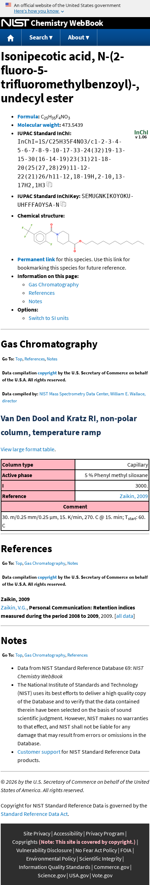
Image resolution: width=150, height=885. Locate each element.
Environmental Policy (51, 858)
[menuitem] (11, 37)
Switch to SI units (49, 317)
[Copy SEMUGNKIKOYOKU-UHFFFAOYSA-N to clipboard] (63, 205)
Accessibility (68, 833)
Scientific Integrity (100, 858)
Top (18, 359)
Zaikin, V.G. (14, 607)
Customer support (38, 751)
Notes (35, 301)
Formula (27, 116)
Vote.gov (102, 875)
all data (124, 615)
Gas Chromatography (53, 284)
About (76, 37)
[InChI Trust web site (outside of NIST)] (141, 137)
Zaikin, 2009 (134, 495)
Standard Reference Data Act (34, 813)
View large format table (27, 449)
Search (38, 37)
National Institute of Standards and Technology (15, 23)
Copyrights (25, 841)
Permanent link (36, 259)
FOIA (126, 850)
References (42, 292)
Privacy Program (105, 833)
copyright (47, 373)
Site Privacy (36, 833)
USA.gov (79, 875)
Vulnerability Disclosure (44, 850)
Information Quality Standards (54, 866)
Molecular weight (38, 124)
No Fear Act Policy (96, 850)
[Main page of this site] (11, 37)
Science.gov (52, 875)
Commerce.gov (111, 866)
